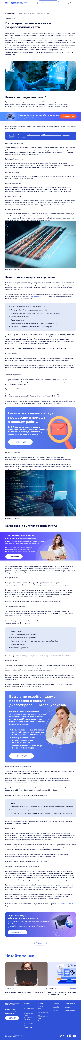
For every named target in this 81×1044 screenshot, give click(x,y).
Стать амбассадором (70, 1010)
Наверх (41, 943)
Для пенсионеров (28, 1011)
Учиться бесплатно (16, 932)
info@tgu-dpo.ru (9, 1013)
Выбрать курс (67, 116)
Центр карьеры (41, 1006)
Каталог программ (48, 3)
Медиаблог (10, 13)
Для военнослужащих (29, 1023)
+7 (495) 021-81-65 (10, 1009)
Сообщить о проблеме (12, 1018)
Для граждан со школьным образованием (28, 1019)
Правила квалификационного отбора (43, 1017)
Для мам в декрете (29, 1008)
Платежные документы (43, 1020)
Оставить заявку (14, 556)
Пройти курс (20, 442)
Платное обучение (28, 1030)
